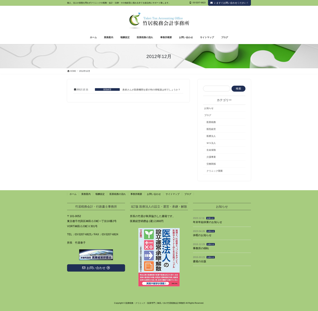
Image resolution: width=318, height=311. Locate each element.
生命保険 (211, 150)
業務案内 (86, 194)
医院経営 (107, 89)
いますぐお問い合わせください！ (231, 2)
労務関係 (211, 164)
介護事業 (211, 157)
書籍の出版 (199, 261)
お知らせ (208, 108)
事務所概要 (136, 194)
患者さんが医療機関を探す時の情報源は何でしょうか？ (151, 89)
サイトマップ (173, 194)
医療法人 (211, 136)
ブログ (207, 115)
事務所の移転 (201, 248)
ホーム (73, 194)
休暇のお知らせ (202, 235)
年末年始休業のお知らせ (207, 222)
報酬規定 (100, 194)
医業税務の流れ (117, 194)
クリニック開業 (215, 171)
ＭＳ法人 (211, 143)
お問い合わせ (154, 194)
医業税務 (211, 122)
